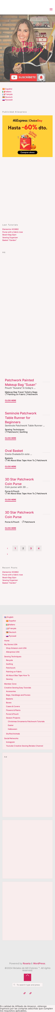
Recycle (9, 660)
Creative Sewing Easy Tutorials (17, 687)
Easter (11, 725)
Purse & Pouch (12, 491)
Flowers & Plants (13, 710)
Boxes (8, 702)
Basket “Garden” (9, 240)
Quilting (24, 432)
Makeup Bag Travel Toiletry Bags (21, 392)
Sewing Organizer (10, 237)
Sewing (9, 679)
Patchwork (32, 394)
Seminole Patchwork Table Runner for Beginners (21, 417)
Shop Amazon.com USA (16, 648)
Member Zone (10, 684)
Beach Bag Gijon (9, 235)
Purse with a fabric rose (12, 232)
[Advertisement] (27, 188)
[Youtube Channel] (24, 993)
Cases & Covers (13, 706)
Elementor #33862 (10, 229)
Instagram (10, 742)
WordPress (39, 963)
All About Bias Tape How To (21, 460)
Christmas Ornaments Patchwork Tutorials (26, 721)
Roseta (26, 963)
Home (6, 640)
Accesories (11, 691)
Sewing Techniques (14, 429)
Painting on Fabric (16, 394)
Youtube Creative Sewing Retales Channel (24, 746)
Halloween (12, 729)
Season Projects (13, 718)
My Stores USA (10, 644)
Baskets (9, 458)
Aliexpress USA (12, 652)
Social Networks (11, 738)
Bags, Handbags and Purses (18, 695)
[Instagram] (30, 993)
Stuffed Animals (13, 734)
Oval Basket (14, 451)
